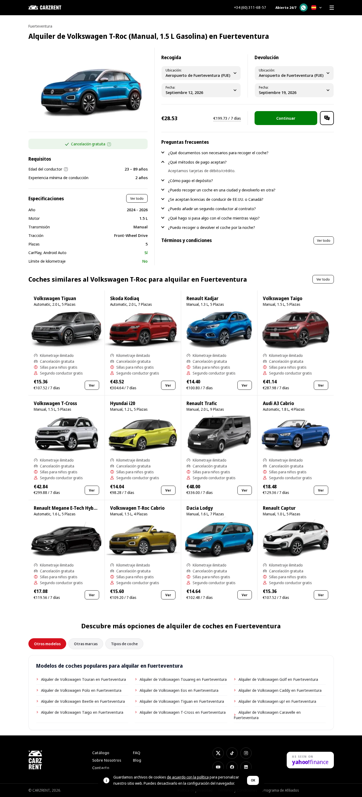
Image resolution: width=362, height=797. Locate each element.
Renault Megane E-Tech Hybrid (66, 508)
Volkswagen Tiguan (55, 298)
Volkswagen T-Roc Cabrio (137, 508)
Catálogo (100, 753)
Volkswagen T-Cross (55, 403)
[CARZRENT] (55, 7)
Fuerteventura (40, 26)
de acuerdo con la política (188, 777)
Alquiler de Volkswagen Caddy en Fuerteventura (280, 690)
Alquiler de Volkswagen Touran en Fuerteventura (83, 679)
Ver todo (137, 198)
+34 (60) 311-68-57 (250, 7)
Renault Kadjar (202, 298)
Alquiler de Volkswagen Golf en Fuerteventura (278, 679)
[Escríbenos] (327, 118)
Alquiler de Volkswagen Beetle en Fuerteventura (83, 701)
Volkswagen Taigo (282, 298)
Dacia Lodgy (199, 508)
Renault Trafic (201, 403)
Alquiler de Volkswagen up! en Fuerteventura (277, 701)
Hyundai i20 (122, 403)
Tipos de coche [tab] (124, 643)
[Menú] (332, 7)
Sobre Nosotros (106, 760)
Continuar (285, 118)
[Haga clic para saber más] (109, 144)
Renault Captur (279, 508)
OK (253, 780)
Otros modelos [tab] (47, 643)
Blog (137, 760)
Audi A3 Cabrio (278, 403)
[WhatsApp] (304, 7)
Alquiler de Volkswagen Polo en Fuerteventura (81, 690)
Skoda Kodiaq (124, 298)
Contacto (100, 768)
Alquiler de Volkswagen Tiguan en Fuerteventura (182, 701)
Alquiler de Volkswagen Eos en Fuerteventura (179, 690)
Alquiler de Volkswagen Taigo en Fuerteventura (82, 712)
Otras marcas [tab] (86, 643)
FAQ (136, 753)
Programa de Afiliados (281, 790)
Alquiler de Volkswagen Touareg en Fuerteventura (183, 679)
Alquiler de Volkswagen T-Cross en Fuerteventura (183, 712)
